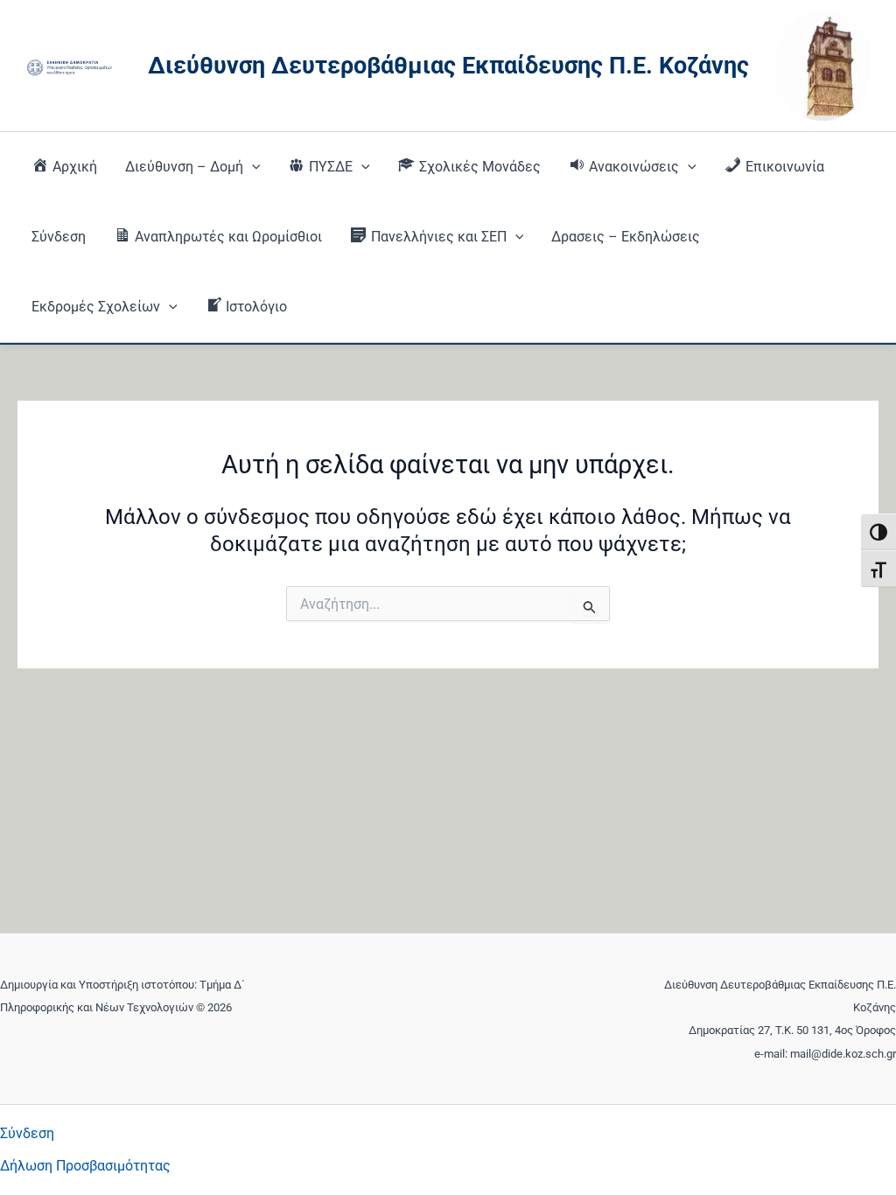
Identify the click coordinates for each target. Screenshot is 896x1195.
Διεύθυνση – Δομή (184, 166)
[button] (252, 167)
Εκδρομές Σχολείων (96, 306)
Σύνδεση (59, 236)
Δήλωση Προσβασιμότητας (85, 1165)
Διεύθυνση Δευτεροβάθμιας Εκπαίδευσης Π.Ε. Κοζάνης (448, 66)
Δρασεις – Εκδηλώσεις (625, 236)
